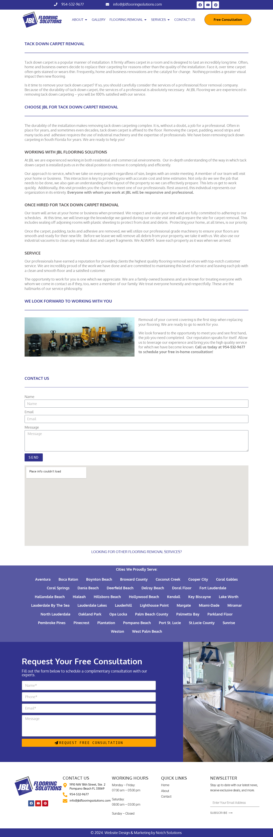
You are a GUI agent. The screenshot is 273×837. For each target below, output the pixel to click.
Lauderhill (123, 605)
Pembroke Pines (52, 622)
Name (29, 396)
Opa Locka (118, 614)
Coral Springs (58, 588)
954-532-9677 (72, 4)
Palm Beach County (151, 614)
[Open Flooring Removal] (145, 19)
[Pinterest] (215, 4)
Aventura (43, 579)
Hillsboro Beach (107, 596)
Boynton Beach (99, 579)
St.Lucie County (202, 622)
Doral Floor (181, 588)
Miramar (234, 605)
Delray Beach (152, 588)
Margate (184, 605)
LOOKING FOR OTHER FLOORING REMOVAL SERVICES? (136, 551)
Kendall (173, 596)
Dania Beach (88, 588)
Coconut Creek (168, 579)
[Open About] (86, 19)
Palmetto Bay (187, 614)
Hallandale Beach (50, 596)
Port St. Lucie (170, 622)
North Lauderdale (55, 614)
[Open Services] (168, 19)
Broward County (134, 579)
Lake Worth (228, 596)
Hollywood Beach (144, 596)
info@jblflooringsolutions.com (137, 4)
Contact (166, 796)
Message (32, 427)
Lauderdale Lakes (92, 605)
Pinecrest (81, 622)
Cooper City (198, 579)
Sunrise (229, 622)
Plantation (106, 622)
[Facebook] (200, 4)
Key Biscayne (199, 596)
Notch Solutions (169, 832)
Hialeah (79, 596)
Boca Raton (68, 579)
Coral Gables (227, 579)
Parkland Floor (220, 614)
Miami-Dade (209, 605)
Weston (117, 631)
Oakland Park (89, 614)
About (165, 791)
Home (165, 785)
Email (29, 412)
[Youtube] (207, 4)
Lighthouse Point (154, 605)
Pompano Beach (137, 622)
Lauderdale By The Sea (50, 605)
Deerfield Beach (120, 588)
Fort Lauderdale (212, 588)
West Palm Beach (147, 631)
